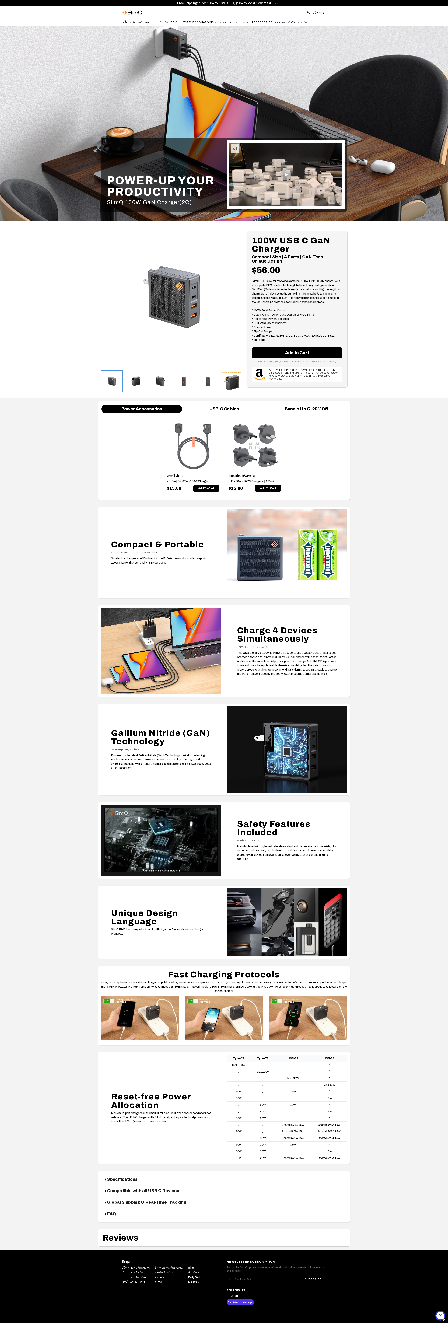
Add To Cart (206, 488)
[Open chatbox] (440, 1316)
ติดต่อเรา (160, 1277)
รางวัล (158, 1282)
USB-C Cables (224, 409)
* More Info (258, 339)
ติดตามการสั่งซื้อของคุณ (169, 1267)
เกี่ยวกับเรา (194, 1272)
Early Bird (194, 1277)
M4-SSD (193, 1282)
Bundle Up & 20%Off (306, 409)
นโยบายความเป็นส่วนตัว (136, 1267)
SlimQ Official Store (133, 12)
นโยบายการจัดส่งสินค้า (135, 1277)
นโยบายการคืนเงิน (132, 1272)
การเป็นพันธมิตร (164, 1272)
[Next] (235, 293)
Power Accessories (141, 409)
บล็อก (191, 1267)
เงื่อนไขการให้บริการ (133, 1282)
